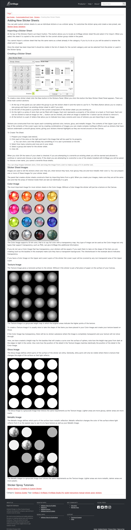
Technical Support (76, 517)
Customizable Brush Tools (24, 17)
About (96, 4)
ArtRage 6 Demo (45, 509)
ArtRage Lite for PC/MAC (48, 511)
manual (82, 493)
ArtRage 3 (36, 493)
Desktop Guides (21, 493)
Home (95, 529)
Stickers (37, 17)
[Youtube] (106, 507)
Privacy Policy (112, 529)
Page (9, 13)
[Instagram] (109, 507)
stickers (99, 493)
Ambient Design (102, 529)
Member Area (75, 507)
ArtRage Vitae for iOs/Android (49, 517)
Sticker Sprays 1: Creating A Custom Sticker (24, 489)
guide (67, 493)
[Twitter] (103, 507)
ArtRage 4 (45, 493)
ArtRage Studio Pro (56, 493)
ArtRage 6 (44, 507)
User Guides (11, 17)
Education (74, 505)
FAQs (72, 519)
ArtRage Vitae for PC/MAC (48, 505)
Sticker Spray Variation (16, 27)
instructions (73, 493)
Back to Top (120, 529)
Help (89, 4)
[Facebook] (99, 507)
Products (81, 4)
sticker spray (90, 493)
